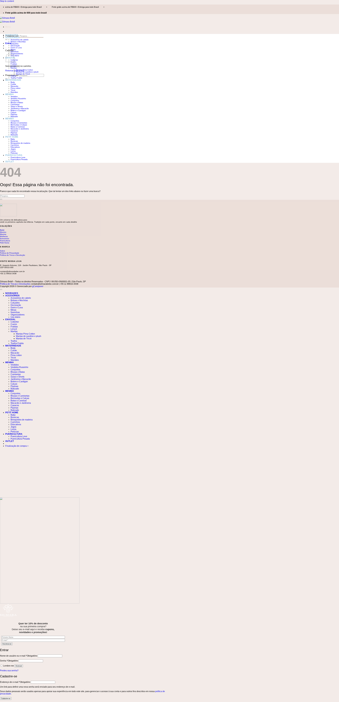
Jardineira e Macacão (20, 109)
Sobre (2, 251)
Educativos (15, 147)
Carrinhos (15, 145)
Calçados (14, 44)
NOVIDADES (11, 35)
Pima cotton (16, 88)
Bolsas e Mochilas (18, 42)
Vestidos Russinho (18, 99)
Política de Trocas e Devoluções (15, 284)
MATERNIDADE (13, 80)
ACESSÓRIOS (12, 37)
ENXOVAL (10, 319)
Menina (3, 234)
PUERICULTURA (13, 155)
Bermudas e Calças (19, 125)
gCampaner (37, 286)
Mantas (14, 68)
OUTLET (9, 161)
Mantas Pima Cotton (24, 70)
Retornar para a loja (14, 70)
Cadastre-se (5, 698)
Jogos (13, 149)
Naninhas (15, 312)
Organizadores (17, 54)
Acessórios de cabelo (19, 40)
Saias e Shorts (17, 107)
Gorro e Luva (16, 48)
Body (13, 82)
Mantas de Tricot (23, 74)
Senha (9, 661)
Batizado (14, 116)
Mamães (14, 92)
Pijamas (14, 114)
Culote (13, 84)
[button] (8, 27)
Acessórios (4, 238)
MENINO (9, 118)
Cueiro (14, 324)
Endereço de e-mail (15, 682)
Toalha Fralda (16, 78)
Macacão (14, 86)
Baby (13, 139)
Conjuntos (15, 101)
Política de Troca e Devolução (12, 255)
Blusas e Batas (17, 103)
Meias (13, 50)
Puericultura (5, 241)
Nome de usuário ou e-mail (18, 656)
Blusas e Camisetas (19, 123)
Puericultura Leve (18, 157)
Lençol (13, 66)
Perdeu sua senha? (9, 670)
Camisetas (15, 105)
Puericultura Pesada (19, 159)
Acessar (18, 666)
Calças (13, 112)
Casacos (14, 131)
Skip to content (7, 1)
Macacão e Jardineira (20, 129)
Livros (13, 151)
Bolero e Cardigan (18, 110)
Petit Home (4, 243)
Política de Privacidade (9, 253)
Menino (3, 232)
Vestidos (14, 97)
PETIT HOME (11, 137)
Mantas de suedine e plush (27, 72)
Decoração (15, 46)
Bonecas (14, 141)
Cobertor (15, 322)
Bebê (2, 230)
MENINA (9, 94)
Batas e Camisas (18, 127)
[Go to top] (1, 289)
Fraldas (14, 64)
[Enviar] (6, 39)
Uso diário (15, 56)
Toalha (13, 76)
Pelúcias (14, 153)
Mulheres (4, 236)
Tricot (13, 90)
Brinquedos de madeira (20, 143)
